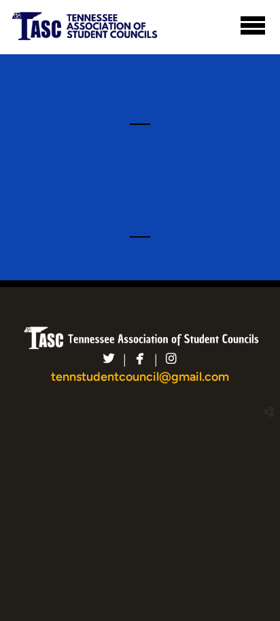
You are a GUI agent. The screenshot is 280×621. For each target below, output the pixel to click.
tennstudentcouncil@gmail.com (140, 376)
